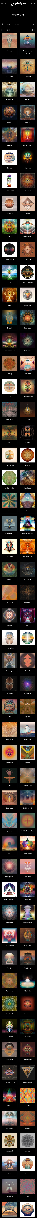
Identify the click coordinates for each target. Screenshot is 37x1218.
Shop (8, 24)
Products (16, 24)
